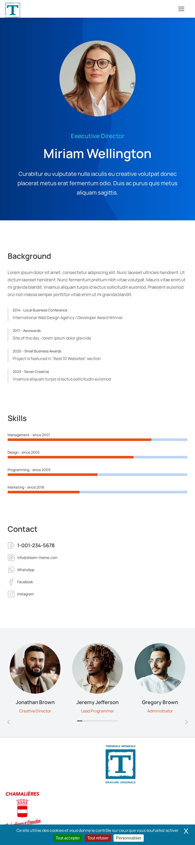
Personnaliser (128, 838)
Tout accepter (68, 838)
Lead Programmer (97, 711)
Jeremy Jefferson (97, 702)
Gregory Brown (160, 702)
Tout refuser (97, 838)
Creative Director (35, 711)
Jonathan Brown (35, 702)
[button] (79, 720)
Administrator (160, 711)
